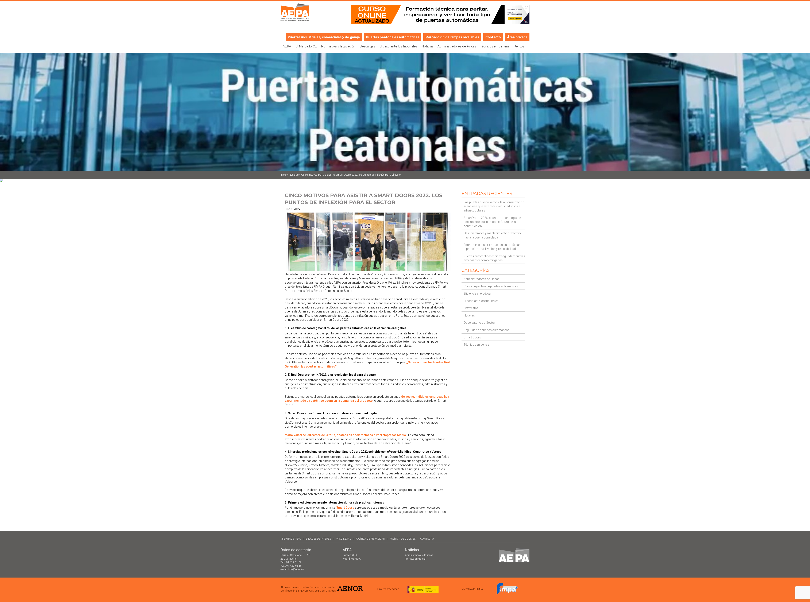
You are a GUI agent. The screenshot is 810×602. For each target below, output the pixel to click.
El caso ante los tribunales (398, 46)
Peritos (519, 46)
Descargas (367, 46)
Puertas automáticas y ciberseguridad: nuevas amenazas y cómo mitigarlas (494, 258)
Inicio (283, 174)
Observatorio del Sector (479, 322)
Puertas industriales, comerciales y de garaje (324, 37)
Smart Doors (472, 337)
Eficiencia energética (477, 293)
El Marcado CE (306, 46)
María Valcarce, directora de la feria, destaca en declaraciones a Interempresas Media (345, 435)
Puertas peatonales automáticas (392, 37)
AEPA (287, 46)
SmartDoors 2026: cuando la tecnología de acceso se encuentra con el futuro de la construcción (492, 222)
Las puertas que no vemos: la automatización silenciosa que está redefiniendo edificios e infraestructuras (494, 206)
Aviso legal (343, 538)
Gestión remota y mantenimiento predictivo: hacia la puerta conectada (492, 235)
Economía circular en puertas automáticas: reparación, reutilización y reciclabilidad (492, 247)
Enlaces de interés (318, 538)
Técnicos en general (494, 46)
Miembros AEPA (291, 538)
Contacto (493, 37)
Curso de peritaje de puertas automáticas (491, 286)
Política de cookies (403, 538)
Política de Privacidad (370, 538)
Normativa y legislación (338, 46)
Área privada (517, 37)
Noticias (427, 46)
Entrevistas (471, 308)
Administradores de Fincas (456, 46)
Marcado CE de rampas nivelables (452, 37)
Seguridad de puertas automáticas (486, 330)
